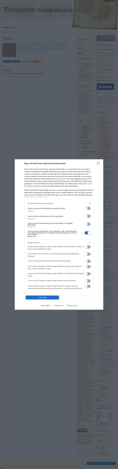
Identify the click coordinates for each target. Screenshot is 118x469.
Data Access (59, 305)
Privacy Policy (72, 305)
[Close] (99, 163)
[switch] (88, 208)
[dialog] (59, 234)
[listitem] (59, 203)
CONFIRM (42, 297)
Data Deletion (46, 305)
